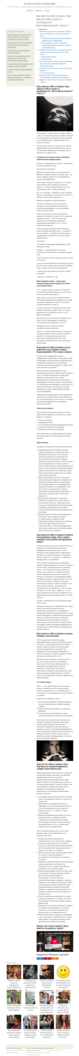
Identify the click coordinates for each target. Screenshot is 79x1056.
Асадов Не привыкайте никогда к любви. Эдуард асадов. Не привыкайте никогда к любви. (19, 58)
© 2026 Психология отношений (13, 1048)
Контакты (28, 1048)
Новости (38, 10)
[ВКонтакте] (40, 958)
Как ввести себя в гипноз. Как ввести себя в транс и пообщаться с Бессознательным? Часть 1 (55, 33)
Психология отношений (39, 3)
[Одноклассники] (55, 958)
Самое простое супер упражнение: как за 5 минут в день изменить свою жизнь (19, 45)
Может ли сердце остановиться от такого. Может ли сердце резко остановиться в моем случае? (19, 37)
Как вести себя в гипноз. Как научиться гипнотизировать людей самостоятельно (54, 76)
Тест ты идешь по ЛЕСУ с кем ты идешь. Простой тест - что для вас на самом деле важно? (19, 77)
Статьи (47, 10)
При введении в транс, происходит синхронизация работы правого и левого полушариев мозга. (56, 45)
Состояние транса (48, 73)
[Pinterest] (47, 958)
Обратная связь (49, 1048)
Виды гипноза (47, 59)
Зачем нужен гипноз (49, 57)
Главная (30, 10)
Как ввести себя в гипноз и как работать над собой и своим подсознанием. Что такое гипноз (55, 52)
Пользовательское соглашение (38, 1048)
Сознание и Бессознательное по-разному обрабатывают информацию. (56, 39)
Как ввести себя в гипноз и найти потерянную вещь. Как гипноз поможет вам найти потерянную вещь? (56, 63)
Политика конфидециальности (33, 1050)
